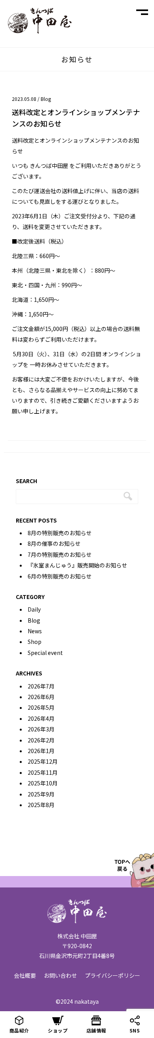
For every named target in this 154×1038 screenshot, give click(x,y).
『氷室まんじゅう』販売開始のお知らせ (77, 565)
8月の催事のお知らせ (54, 543)
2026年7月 (41, 686)
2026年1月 (41, 751)
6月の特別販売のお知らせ (60, 576)
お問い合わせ (60, 975)
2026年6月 (41, 697)
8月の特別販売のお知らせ (60, 533)
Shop (34, 641)
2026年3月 (41, 729)
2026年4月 (41, 718)
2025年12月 (43, 761)
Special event (45, 653)
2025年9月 (41, 794)
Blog (46, 98)
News (35, 631)
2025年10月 (43, 783)
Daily (34, 609)
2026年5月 (41, 707)
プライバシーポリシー (112, 975)
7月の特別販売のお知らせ (60, 554)
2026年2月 (41, 740)
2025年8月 (41, 805)
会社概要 (25, 975)
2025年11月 (43, 772)
